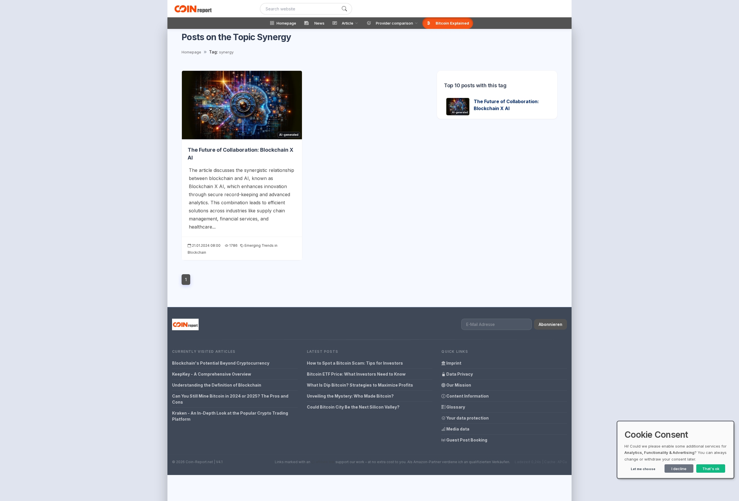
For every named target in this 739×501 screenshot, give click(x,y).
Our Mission (458, 385)
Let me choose (643, 469)
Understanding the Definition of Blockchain (216, 385)
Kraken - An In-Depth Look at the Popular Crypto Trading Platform (230, 416)
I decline (678, 468)
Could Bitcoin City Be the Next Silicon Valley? (353, 406)
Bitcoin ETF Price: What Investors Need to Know (356, 374)
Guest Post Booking (466, 439)
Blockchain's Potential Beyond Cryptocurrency (220, 363)
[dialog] (675, 450)
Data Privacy (459, 374)
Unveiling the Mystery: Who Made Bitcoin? (350, 396)
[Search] (344, 9)
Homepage (191, 52)
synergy (226, 52)
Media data (457, 428)
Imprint (453, 363)
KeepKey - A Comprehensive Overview (211, 374)
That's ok (710, 468)
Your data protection (467, 417)
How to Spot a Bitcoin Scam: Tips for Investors (355, 363)
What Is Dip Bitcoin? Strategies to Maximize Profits (360, 385)
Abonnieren (550, 324)
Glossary (455, 406)
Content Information (467, 396)
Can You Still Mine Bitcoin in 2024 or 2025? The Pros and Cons (230, 399)
